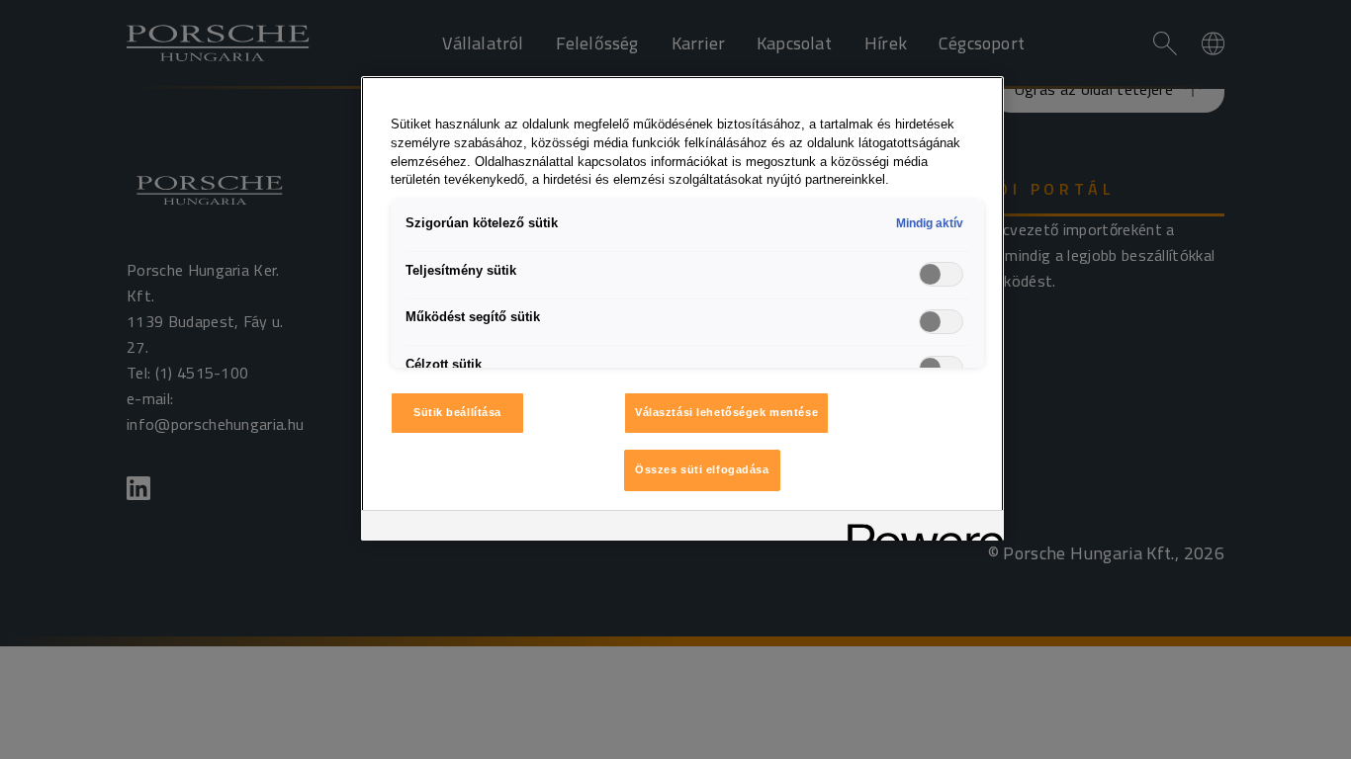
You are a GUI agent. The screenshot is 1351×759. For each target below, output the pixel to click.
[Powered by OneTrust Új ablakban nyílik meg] (919, 528)
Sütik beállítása (457, 412)
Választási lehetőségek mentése (726, 412)
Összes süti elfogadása (702, 469)
